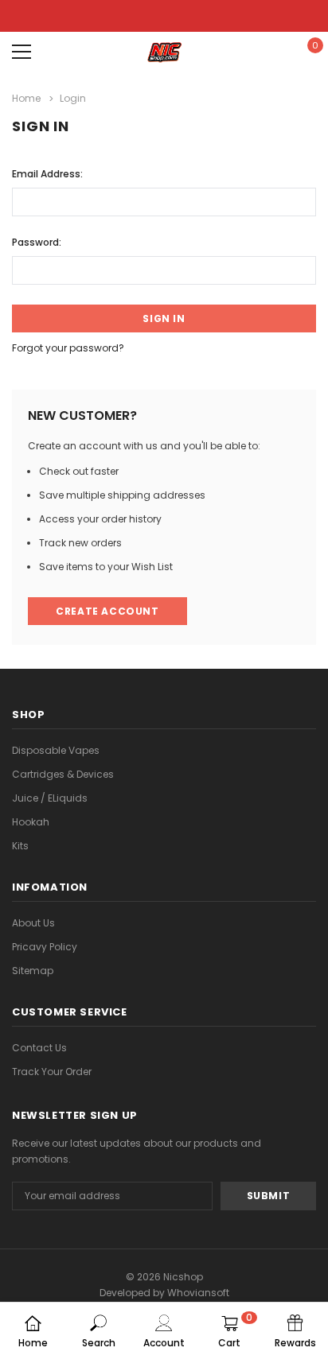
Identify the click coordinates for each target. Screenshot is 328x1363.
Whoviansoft (198, 1292)
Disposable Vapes (56, 750)
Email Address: (47, 174)
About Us (33, 923)
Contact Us (39, 1047)
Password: (36, 242)
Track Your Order (52, 1071)
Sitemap (32, 970)
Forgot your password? (68, 348)
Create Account (107, 611)
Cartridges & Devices (63, 774)
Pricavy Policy (44, 946)
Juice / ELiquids (50, 798)
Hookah (30, 822)
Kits (20, 845)
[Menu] (21, 51)
